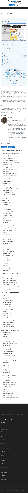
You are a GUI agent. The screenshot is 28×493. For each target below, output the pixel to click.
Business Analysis (4, 446)
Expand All (4, 147)
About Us (2, 455)
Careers (2, 457)
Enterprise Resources (4, 431)
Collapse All (11, 147)
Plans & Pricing (3, 443)
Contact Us (3, 460)
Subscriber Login (4, 472)
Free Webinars (3, 479)
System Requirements (5, 470)
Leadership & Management (5, 448)
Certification (3, 433)
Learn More (14, 83)
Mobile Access (3, 436)
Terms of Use (16, 490)
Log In (16, 5)
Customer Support (4, 467)
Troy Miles (9, 17)
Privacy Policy (21, 490)
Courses (2, 426)
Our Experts (3, 458)
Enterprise (3, 445)
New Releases (3, 427)
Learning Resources (4, 429)
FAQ (1, 469)
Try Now (12, 5)
